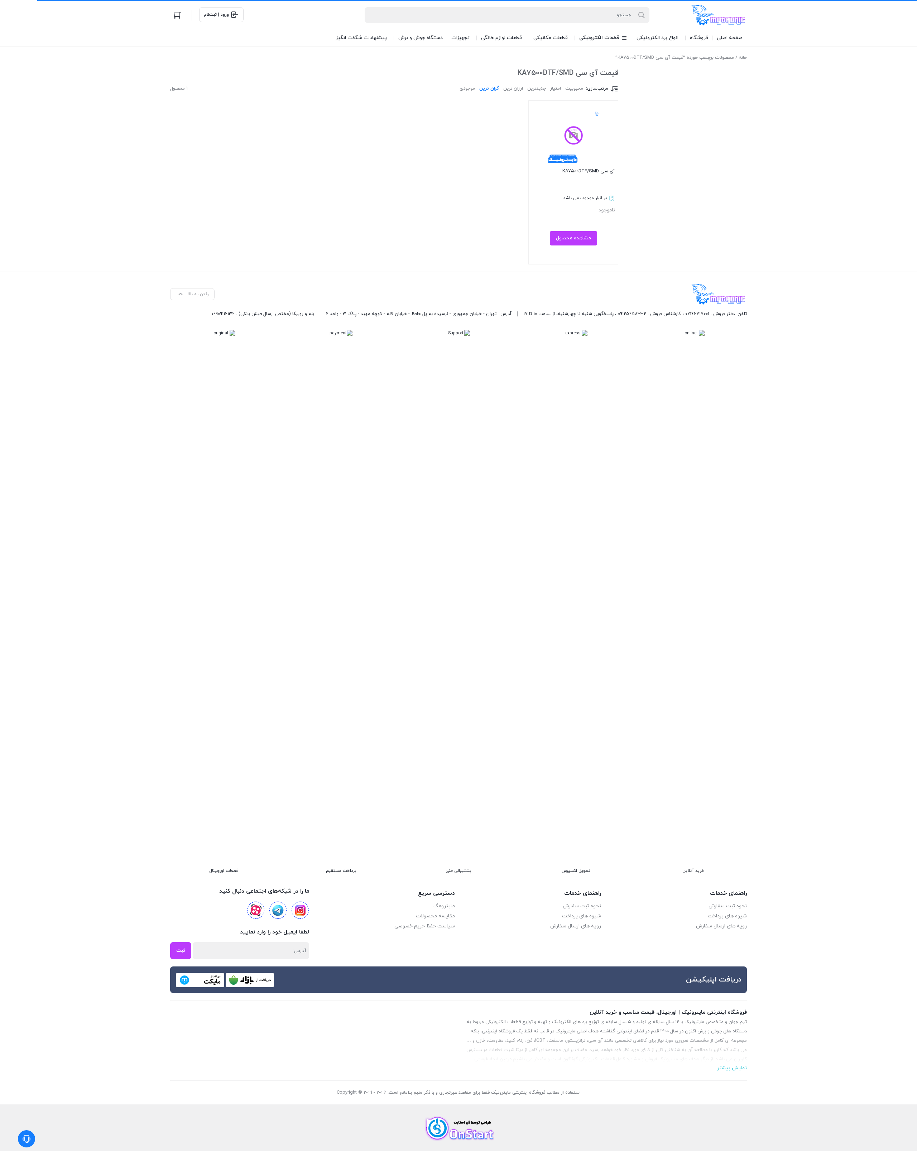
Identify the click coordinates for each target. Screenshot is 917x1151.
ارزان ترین (513, 88)
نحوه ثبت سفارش (728, 906)
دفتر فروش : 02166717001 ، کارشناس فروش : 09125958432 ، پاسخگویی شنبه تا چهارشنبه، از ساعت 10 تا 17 (629, 314)
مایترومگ (444, 906)
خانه (743, 57)
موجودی (467, 88)
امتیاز (555, 88)
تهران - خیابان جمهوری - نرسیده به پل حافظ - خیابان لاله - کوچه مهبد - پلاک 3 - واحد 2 (411, 314)
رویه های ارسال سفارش (721, 926)
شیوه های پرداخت (727, 916)
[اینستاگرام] (300, 910)
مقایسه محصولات (435, 916)
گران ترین (489, 88)
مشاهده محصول (573, 238)
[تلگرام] (278, 910)
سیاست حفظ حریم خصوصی (424, 926)
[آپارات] (256, 910)
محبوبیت (574, 88)
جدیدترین (536, 88)
